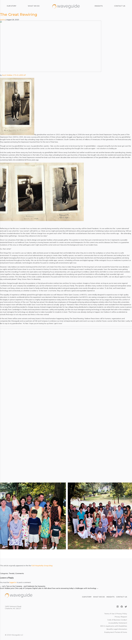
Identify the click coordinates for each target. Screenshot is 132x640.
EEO (102, 626)
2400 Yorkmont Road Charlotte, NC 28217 (13, 607)
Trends (11, 573)
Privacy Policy (121, 614)
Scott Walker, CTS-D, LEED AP (14, 75)
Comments (19, 573)
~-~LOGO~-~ (59, 4)
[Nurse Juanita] (50, 71)
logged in (12, 582)
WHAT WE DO (33, 6)
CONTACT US (119, 6)
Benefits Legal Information (117, 629)
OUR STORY (11, 6)
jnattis (2, 20)
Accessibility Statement (117, 623)
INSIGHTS (99, 6)
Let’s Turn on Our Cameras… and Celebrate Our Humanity (22, 586)
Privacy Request (121, 617)
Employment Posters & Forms (115, 632)
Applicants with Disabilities (116, 626)
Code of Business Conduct (117, 620)
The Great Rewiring (18, 14)
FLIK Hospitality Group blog (41, 566)
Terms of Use (109, 614)
